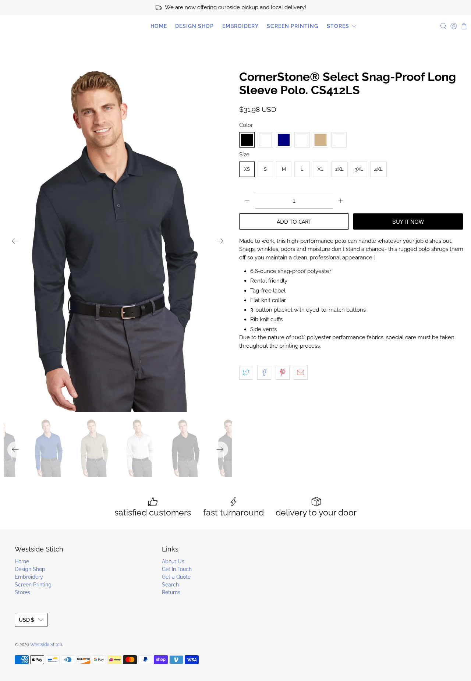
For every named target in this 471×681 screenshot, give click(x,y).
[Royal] (302, 140)
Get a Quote (176, 577)
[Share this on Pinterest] (283, 373)
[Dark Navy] (283, 140)
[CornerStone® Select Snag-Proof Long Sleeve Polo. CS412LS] (118, 241)
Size (244, 154)
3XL (359, 169)
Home (158, 26)
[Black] (247, 140)
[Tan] (320, 140)
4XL (378, 169)
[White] (339, 140)
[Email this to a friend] (301, 373)
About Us (173, 561)
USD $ (26, 620)
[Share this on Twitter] (246, 373)
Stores (338, 26)
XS (247, 169)
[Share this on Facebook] (264, 373)
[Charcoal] (265, 140)
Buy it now (408, 221)
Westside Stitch (37, 26)
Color (246, 125)
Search (170, 585)
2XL (339, 169)
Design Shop (194, 26)
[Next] (220, 241)
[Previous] (15, 241)
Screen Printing (292, 26)
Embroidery (240, 26)
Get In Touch (177, 569)
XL (320, 169)
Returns (171, 592)
